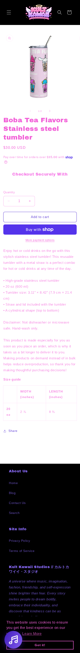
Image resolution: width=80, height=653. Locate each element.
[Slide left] (30, 111)
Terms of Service (22, 551)
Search (14, 513)
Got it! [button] (40, 645)
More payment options (40, 240)
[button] (9, 12)
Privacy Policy (19, 540)
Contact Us (17, 503)
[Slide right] (50, 111)
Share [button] (13, 431)
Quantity (9, 192)
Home (13, 483)
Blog (12, 493)
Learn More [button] (32, 634)
